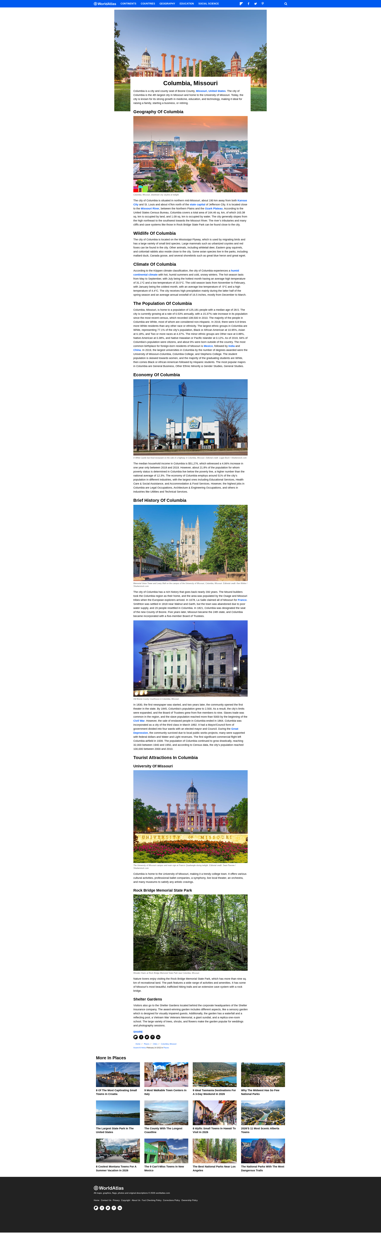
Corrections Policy (171, 1200)
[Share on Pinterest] (152, 1037)
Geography (167, 3)
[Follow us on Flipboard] (96, 1208)
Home (96, 1200)
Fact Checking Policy (151, 1200)
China (137, 350)
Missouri (201, 91)
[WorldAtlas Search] (285, 3)
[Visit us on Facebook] (102, 1208)
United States (217, 91)
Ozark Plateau (214, 208)
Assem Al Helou (139, 1048)
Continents (128, 3)
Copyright (125, 1200)
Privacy (116, 1200)
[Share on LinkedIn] (158, 1037)
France (242, 599)
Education (187, 3)
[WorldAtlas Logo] (106, 4)
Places (166, 1048)
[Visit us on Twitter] (108, 1208)
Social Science (208, 3)
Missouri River (150, 208)
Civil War (139, 720)
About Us (136, 1200)
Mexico (208, 346)
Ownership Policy (189, 1200)
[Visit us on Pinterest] (114, 1208)
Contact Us (106, 1200)
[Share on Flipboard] (135, 1037)
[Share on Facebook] (141, 1037)
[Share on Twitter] (147, 1037)
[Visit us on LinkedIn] (120, 1208)
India (231, 346)
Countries (148, 3)
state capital (197, 204)
